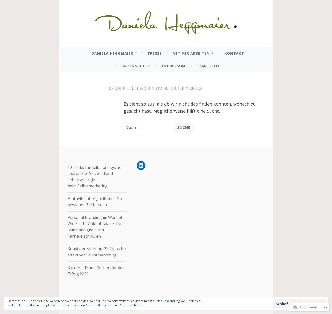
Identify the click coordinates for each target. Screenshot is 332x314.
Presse (155, 53)
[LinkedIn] (141, 165)
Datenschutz (136, 65)
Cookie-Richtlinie (131, 305)
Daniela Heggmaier (112, 53)
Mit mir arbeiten (191, 53)
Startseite (208, 65)
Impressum (174, 65)
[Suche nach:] (149, 127)
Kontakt (234, 53)
